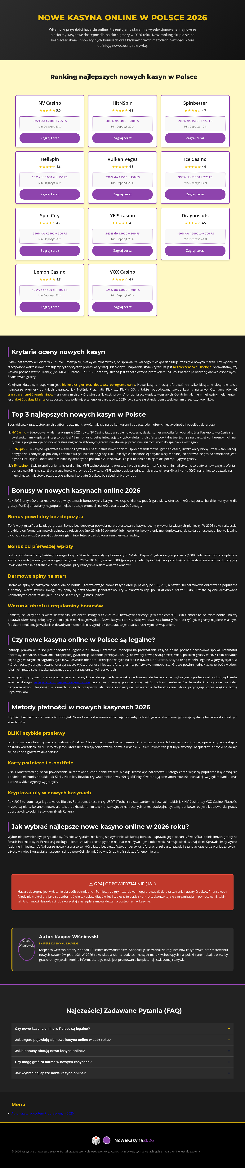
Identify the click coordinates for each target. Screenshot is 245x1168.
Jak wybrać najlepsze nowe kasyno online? (50, 1073)
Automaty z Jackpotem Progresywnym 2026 (42, 1113)
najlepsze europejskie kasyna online (62, 682)
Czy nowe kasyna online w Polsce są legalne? (52, 1029)
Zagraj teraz (50, 138)
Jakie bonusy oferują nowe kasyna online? (50, 1051)
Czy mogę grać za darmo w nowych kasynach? (53, 1062)
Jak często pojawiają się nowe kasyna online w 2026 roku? (63, 1040)
